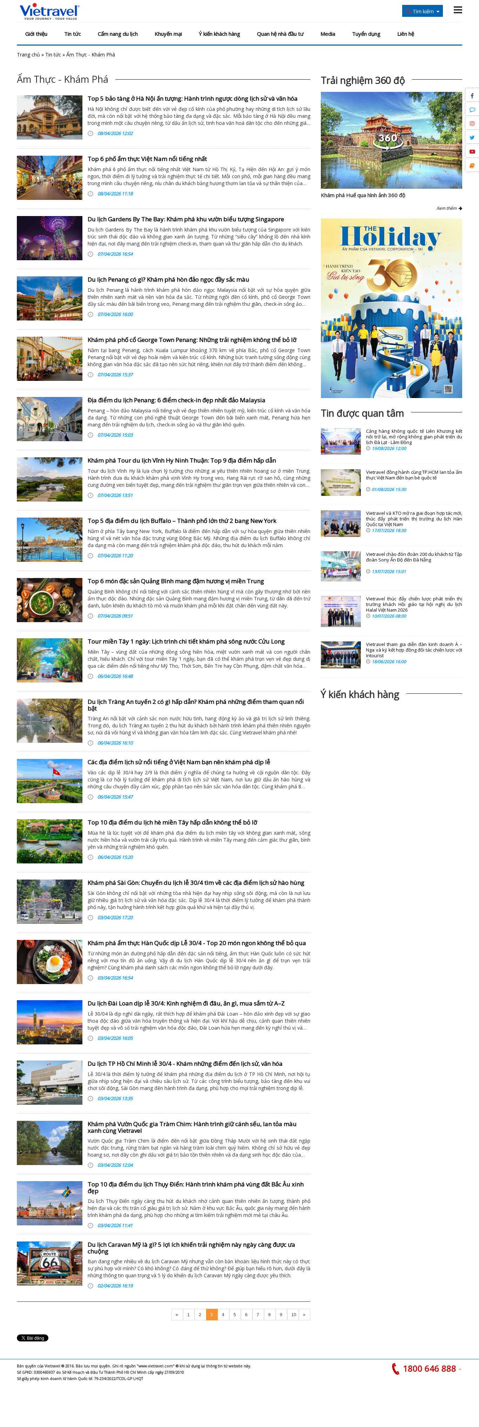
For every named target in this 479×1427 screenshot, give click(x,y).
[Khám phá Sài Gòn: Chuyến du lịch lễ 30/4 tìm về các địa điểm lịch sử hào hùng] (49, 902)
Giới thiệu (36, 33)
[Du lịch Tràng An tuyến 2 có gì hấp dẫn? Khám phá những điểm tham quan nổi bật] (49, 721)
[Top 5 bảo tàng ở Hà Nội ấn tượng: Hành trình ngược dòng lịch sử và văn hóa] (49, 117)
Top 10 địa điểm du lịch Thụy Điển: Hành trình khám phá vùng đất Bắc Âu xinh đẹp (196, 1187)
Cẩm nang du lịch (118, 33)
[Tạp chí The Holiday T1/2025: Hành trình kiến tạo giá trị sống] (391, 308)
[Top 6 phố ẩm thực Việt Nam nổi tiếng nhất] (49, 178)
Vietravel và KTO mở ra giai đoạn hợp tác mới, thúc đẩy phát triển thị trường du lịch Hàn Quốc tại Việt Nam (414, 518)
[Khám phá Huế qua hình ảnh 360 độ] (388, 148)
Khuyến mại (168, 33)
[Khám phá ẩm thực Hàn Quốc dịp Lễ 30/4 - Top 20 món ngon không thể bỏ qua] (49, 962)
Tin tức (72, 33)
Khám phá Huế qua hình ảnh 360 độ (363, 194)
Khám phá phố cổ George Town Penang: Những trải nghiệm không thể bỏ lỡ (192, 340)
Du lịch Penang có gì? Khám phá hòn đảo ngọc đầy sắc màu (168, 279)
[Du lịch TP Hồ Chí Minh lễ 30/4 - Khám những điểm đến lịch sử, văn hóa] (49, 1083)
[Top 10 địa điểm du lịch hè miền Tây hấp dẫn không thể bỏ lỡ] (49, 841)
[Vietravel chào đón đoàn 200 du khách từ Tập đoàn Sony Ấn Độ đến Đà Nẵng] (341, 566)
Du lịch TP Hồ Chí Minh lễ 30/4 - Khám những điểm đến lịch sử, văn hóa (185, 1063)
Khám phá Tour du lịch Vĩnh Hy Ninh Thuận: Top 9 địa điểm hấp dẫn (182, 460)
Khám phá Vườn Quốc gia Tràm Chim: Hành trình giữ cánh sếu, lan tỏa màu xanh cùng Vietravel (192, 1127)
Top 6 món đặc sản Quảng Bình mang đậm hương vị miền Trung (176, 581)
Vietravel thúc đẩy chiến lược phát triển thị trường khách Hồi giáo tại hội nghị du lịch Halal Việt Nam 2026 (414, 604)
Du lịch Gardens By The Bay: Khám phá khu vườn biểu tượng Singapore (186, 219)
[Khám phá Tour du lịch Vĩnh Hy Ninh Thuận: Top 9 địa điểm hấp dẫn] (49, 479)
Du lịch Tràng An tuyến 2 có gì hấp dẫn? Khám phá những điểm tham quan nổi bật (196, 705)
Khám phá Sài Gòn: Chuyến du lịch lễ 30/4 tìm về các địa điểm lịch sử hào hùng (196, 883)
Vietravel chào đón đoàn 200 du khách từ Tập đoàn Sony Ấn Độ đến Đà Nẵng (414, 557)
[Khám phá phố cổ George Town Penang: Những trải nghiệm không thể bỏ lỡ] (49, 359)
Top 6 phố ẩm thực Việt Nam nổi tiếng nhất (147, 159)
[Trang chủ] (49, 11)
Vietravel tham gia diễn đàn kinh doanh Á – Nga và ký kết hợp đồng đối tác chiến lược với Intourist (414, 650)
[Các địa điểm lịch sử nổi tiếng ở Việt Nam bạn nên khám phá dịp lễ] (49, 781)
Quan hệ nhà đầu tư (280, 33)
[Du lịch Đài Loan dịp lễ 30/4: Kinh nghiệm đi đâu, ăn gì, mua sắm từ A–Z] (49, 1022)
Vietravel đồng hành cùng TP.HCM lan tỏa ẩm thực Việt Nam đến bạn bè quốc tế (414, 475)
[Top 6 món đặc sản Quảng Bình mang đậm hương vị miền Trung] (49, 600)
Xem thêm (448, 208)
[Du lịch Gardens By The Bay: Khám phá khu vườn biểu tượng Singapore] (49, 238)
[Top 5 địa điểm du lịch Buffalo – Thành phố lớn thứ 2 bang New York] (49, 540)
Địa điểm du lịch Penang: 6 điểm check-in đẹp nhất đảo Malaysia (176, 400)
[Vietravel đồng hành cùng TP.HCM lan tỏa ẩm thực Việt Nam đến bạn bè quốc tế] (341, 482)
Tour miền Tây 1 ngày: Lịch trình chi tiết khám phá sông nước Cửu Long (186, 641)
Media (328, 33)
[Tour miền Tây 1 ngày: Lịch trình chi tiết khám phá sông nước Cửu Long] (49, 660)
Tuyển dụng (366, 33)
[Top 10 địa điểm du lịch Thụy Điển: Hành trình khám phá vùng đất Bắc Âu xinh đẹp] (49, 1203)
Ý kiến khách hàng (219, 33)
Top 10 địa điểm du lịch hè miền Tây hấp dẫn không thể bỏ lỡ (172, 822)
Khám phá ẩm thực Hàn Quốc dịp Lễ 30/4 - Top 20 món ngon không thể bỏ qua (197, 943)
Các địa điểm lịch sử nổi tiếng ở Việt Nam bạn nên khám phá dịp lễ (179, 762)
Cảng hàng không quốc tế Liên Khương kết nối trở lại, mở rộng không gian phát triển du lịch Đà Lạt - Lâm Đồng (414, 436)
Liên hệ (405, 33)
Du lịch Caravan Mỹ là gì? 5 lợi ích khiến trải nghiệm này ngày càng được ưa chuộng (191, 1247)
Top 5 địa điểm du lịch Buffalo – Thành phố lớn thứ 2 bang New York (182, 521)
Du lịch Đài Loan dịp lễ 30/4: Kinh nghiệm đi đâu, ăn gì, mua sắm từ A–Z (186, 1003)
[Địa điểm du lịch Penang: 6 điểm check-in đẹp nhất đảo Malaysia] (49, 419)
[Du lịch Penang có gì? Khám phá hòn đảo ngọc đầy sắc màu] (49, 298)
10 (293, 1314)
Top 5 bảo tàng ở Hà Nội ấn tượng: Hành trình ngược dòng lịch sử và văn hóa (193, 98)
